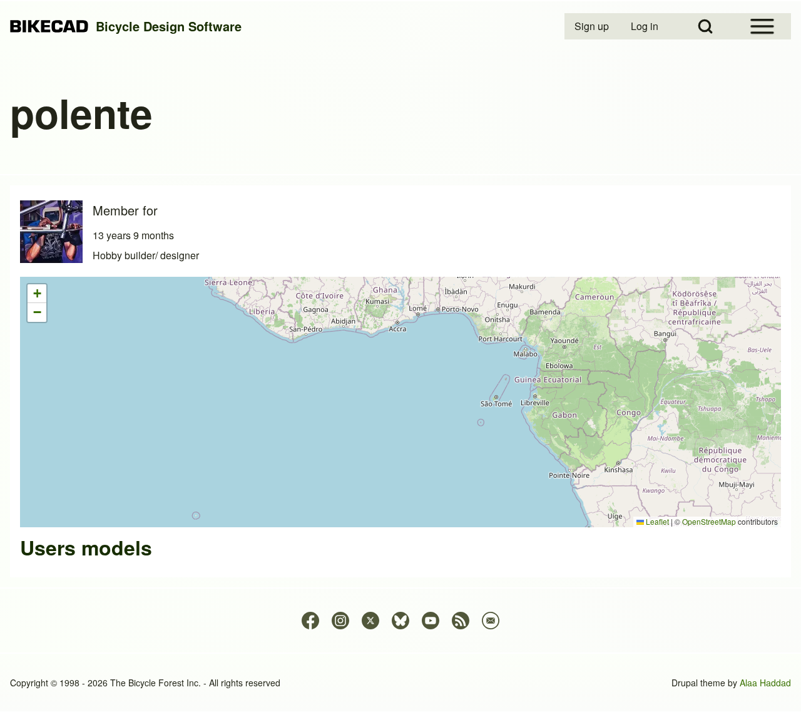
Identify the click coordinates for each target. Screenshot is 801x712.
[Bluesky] (400, 620)
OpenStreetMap (709, 521)
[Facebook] (310, 620)
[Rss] (460, 620)
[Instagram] (340, 620)
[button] (37, 293)
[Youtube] (430, 620)
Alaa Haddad (765, 682)
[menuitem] (592, 26)
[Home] (49, 26)
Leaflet (656, 521)
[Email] (490, 620)
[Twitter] (370, 620)
